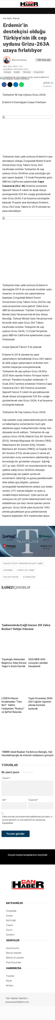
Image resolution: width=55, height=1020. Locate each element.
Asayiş (8, 69)
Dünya (8, 25)
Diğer (8, 75)
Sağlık (8, 56)
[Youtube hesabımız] (34, 1015)
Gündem (9, 38)
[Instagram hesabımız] (26, 1015)
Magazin (9, 50)
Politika (9, 62)
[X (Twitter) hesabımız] (17, 1015)
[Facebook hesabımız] (9, 1015)
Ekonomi (9, 31)
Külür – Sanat (12, 44)
